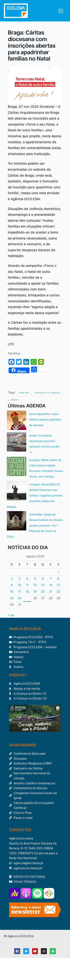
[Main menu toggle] (60, 10)
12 (35, 585)
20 (43, 591)
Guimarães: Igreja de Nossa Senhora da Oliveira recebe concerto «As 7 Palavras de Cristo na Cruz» (35, 525)
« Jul (11, 615)
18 (27, 591)
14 (50, 585)
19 (35, 591)
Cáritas (23, 392)
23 (12, 598)
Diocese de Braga (47, 392)
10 (19, 585)
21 (50, 591)
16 (11, 591)
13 (43, 585)
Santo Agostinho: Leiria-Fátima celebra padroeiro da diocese (45, 419)
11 (27, 585)
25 (27, 598)
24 (19, 598)
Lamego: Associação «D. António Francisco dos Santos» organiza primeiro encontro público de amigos (34, 495)
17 (19, 591)
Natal (15, 399)
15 (58, 585)
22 (58, 591)
